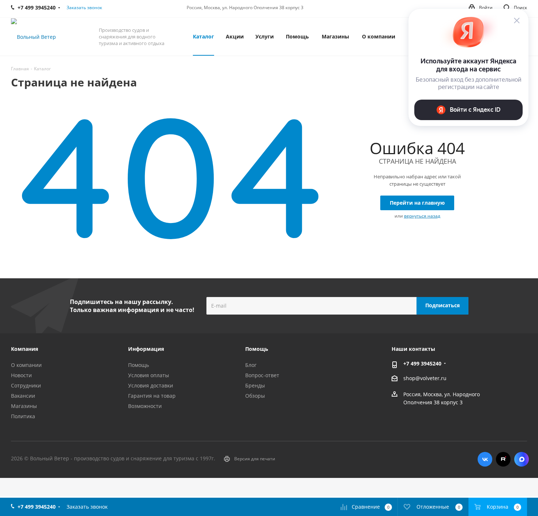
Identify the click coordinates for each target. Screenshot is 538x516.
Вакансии (23, 395)
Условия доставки (150, 385)
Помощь (138, 364)
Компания (24, 348)
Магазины (24, 405)
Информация (146, 348)
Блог (251, 364)
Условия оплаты (148, 375)
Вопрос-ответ (262, 375)
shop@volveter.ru (425, 378)
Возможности (145, 405)
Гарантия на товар (152, 395)
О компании (26, 364)
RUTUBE (503, 459)
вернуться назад (422, 216)
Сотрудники (26, 385)
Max (521, 459)
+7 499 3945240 (422, 363)
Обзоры (255, 395)
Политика (23, 416)
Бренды (255, 385)
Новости (21, 375)
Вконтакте (485, 459)
